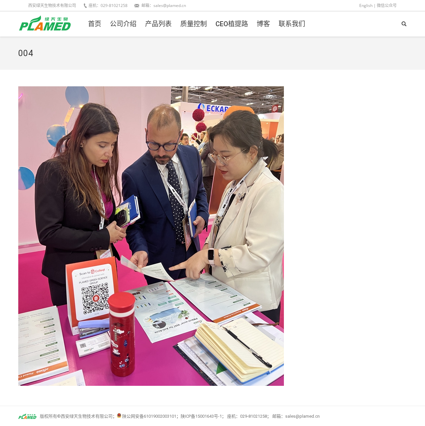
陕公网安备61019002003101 (149, 416)
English (366, 5)
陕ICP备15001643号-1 (201, 416)
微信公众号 (387, 5)
